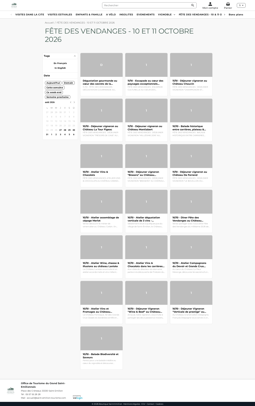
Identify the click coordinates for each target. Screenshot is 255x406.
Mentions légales (131, 404)
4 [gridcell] (65, 134)
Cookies (159, 404)
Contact (150, 404)
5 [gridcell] (69, 134)
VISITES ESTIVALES (60, 14)
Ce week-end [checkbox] (53, 92)
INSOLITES (126, 14)
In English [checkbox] (60, 68)
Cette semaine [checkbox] (54, 87)
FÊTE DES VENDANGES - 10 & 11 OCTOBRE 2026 (209, 14)
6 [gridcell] (73, 134)
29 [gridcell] (69, 130)
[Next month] (74, 102)
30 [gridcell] (74, 130)
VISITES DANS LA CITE (29, 14)
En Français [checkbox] (60, 63)
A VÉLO (111, 14)
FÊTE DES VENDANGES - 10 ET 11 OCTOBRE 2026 (86, 22)
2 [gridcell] (56, 134)
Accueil (49, 22)
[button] (60, 56)
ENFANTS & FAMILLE (89, 14)
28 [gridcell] (65, 130)
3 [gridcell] (60, 134)
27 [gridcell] (60, 130)
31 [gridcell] (47, 134)
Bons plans (236, 14)
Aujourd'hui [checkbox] (53, 83)
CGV (143, 404)
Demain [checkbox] (68, 83)
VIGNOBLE (165, 14)
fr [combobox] (240, 5)
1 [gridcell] (51, 134)
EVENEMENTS (146, 14)
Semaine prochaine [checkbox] (57, 97)
